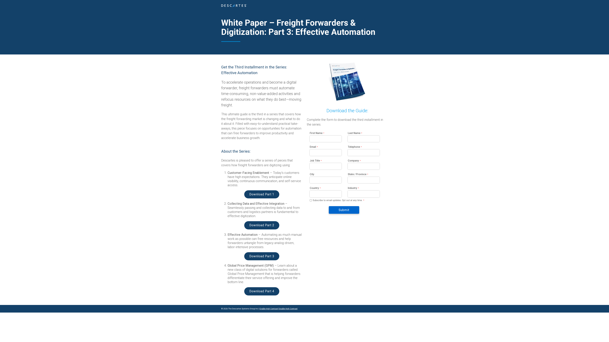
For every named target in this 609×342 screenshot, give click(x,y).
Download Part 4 (261, 291)
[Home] (234, 5)
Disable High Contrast (288, 309)
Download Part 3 (261, 256)
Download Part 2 (261, 225)
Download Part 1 (261, 194)
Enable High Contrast (269, 309)
